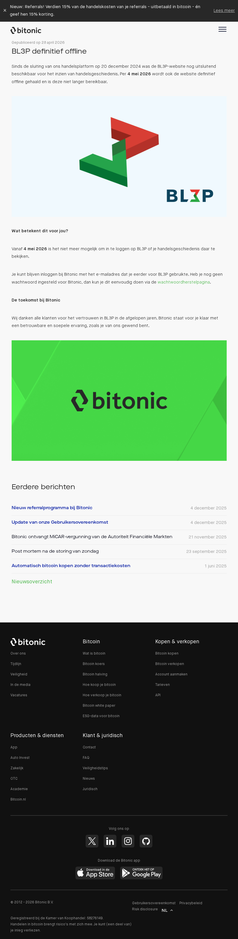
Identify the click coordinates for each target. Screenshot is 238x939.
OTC (13, 779)
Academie (19, 789)
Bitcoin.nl (18, 799)
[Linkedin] (110, 841)
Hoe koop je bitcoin (99, 685)
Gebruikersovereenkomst (154, 903)
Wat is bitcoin (94, 653)
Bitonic (28, 30)
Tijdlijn (15, 664)
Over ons (18, 653)
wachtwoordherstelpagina (184, 282)
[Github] (146, 841)
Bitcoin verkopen (169, 664)
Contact (89, 747)
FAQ (86, 758)
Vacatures (18, 695)
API (158, 695)
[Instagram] (128, 841)
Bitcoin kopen (166, 653)
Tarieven (162, 685)
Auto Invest (20, 758)
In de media (20, 685)
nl (165, 911)
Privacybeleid (190, 903)
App (13, 747)
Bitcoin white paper (99, 706)
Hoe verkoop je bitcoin (102, 695)
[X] (92, 841)
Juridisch (90, 789)
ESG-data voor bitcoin (101, 716)
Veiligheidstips (95, 768)
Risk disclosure (145, 909)
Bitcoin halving (95, 674)
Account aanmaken (171, 674)
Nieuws (89, 779)
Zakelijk (16, 768)
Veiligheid (18, 674)
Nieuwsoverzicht (32, 581)
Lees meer (224, 10)
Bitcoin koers (94, 664)
